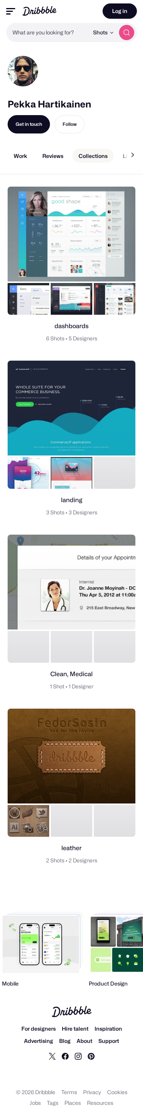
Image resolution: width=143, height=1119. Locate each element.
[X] (52, 1055)
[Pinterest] (91, 1055)
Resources (100, 1102)
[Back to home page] (39, 11)
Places (72, 1102)
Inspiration (108, 1028)
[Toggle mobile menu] (11, 11)
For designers (38, 1028)
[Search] (126, 32)
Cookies (117, 1092)
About (84, 1041)
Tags (52, 1102)
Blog (65, 1041)
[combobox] (47, 32)
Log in (119, 11)
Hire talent (75, 1028)
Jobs (35, 1102)
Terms (69, 1092)
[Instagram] (78, 1055)
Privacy (92, 1092)
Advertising (38, 1041)
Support (108, 1041)
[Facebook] (65, 1055)
